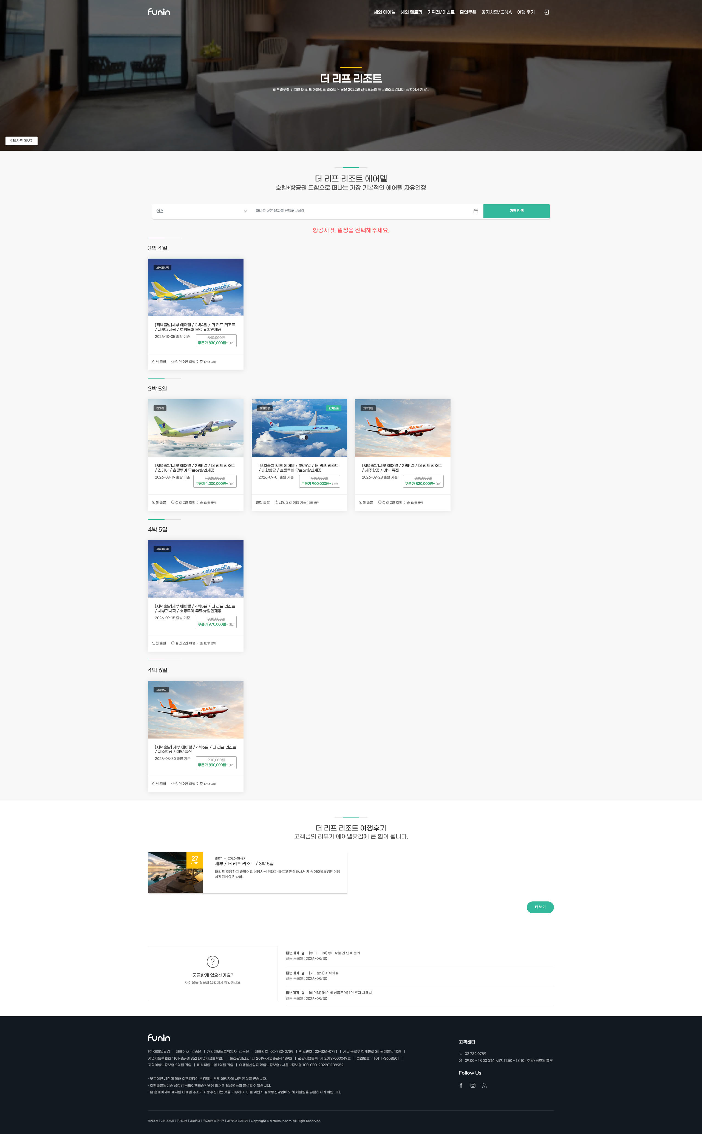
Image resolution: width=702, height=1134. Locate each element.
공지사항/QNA (497, 12)
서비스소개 (167, 1120)
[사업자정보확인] (210, 1059)
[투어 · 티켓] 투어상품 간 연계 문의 (323, 953)
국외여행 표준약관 (213, 1120)
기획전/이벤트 (441, 12)
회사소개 (153, 1120)
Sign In (547, 13)
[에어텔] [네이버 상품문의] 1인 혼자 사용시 (329, 993)
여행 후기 (526, 12)
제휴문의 (195, 1120)
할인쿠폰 (468, 12)
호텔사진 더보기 (21, 141)
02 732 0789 (475, 1054)
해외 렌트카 (411, 12)
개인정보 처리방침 (237, 1120)
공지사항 (182, 1120)
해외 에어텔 (384, 12)
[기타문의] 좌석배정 (312, 973)
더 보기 (540, 907)
